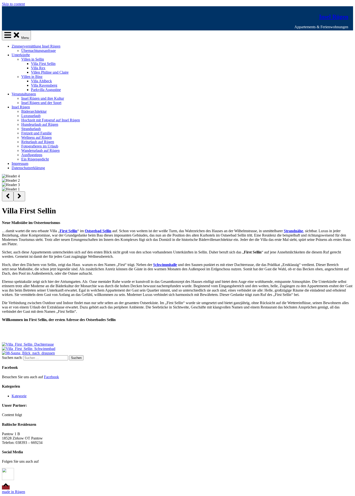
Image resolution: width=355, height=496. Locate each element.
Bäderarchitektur (34, 111)
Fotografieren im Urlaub (39, 146)
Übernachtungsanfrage (38, 51)
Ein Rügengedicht (35, 159)
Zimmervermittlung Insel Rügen (36, 46)
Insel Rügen (333, 17)
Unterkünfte (21, 55)
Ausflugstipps (31, 155)
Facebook (51, 377)
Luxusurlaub (31, 116)
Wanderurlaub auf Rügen (40, 150)
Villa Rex (38, 68)
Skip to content (13, 4)
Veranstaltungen (24, 94)
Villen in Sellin (32, 59)
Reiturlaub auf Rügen (37, 142)
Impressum (20, 163)
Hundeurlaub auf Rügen (39, 124)
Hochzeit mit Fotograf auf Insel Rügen (50, 120)
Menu (24, 38)
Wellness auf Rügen (36, 137)
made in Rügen (13, 492)
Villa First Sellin (43, 64)
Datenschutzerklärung (28, 168)
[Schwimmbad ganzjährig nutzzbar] (28, 349)
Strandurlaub (31, 129)
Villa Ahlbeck (41, 81)
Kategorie (19, 396)
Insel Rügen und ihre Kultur (42, 98)
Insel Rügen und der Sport (41, 103)
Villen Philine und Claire (50, 72)
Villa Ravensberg (44, 85)
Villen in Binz (32, 77)
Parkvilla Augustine (46, 90)
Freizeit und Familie (36, 133)
